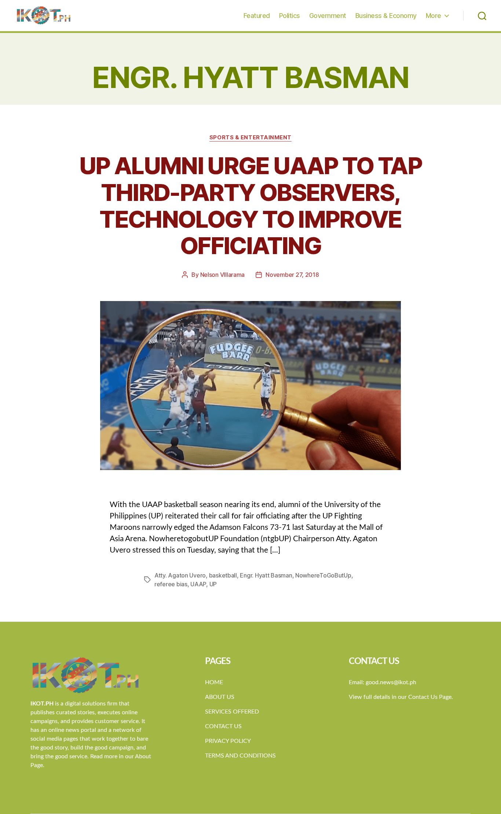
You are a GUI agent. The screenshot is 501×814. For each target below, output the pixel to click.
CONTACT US (223, 726)
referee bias (170, 584)
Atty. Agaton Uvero (180, 575)
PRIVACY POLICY (228, 741)
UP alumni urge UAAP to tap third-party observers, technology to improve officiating (250, 205)
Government (327, 15)
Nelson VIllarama (222, 274)
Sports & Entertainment (250, 137)
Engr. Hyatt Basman (266, 575)
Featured (257, 15)
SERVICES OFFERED (232, 712)
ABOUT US (219, 697)
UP (213, 584)
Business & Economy (386, 15)
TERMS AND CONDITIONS (240, 756)
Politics (289, 15)
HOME (214, 682)
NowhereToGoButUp (323, 575)
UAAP (198, 584)
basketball (223, 575)
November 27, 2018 (292, 274)
